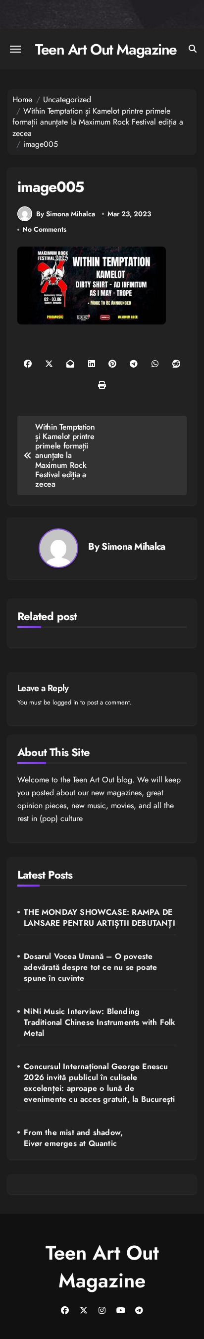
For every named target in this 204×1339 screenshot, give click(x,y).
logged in (65, 702)
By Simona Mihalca (65, 214)
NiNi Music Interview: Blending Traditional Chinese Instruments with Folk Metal (99, 1022)
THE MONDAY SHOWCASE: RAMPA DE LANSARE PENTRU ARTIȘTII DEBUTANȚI (99, 918)
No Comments (44, 229)
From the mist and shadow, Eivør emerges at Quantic (73, 1138)
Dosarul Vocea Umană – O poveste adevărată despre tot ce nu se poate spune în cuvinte (90, 967)
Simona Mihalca (133, 546)
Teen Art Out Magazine (106, 49)
